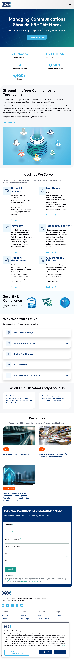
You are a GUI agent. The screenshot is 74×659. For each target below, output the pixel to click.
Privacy (59, 615)
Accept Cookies (60, 652)
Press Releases (9, 488)
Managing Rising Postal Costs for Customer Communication (53, 455)
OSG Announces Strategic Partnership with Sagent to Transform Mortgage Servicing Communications (17, 496)
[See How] (20, 220)
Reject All (46, 652)
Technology (24, 619)
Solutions (23, 622)
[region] (35, 639)
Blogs (6, 449)
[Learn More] (14, 122)
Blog (39, 615)
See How (14, 220)
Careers (4, 619)
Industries (23, 615)
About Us (5, 615)
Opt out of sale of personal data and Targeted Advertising (17, 652)
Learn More (7, 122)
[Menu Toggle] (69, 4)
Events (4, 622)
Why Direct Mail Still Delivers (16, 454)
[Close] (66, 624)
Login (40, 622)
